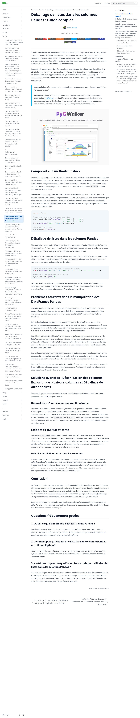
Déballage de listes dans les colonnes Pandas (126, 20)
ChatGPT (5, 14)
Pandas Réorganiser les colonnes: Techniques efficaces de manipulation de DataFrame (14, 280)
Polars (4, 396)
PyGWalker (49, 98)
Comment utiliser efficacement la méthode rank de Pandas (13, 182)
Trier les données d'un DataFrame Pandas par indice (13, 350)
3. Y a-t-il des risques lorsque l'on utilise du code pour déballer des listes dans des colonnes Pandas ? (127, 80)
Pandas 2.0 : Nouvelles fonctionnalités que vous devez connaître (13, 253)
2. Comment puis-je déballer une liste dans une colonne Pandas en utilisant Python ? (127, 71)
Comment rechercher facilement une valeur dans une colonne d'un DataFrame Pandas (13, 132)
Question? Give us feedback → (124, 91)
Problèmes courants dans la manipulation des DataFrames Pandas (126, 26)
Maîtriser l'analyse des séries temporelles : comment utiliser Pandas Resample (13, 228)
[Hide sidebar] (23, 715)
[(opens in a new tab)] (70, 39)
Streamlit (5, 415)
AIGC (4, 10)
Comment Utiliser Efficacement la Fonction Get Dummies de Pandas (13, 89)
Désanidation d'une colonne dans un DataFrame (126, 42)
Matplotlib (6, 29)
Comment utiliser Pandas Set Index (13, 167)
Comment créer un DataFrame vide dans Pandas (12, 123)
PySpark (5, 400)
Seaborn (5, 411)
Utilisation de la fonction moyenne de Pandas (13, 376)
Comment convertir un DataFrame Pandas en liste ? (12, 97)
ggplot (4, 419)
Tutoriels (98, 3)
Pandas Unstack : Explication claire (11, 309)
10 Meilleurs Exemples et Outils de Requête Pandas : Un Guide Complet (14, 42)
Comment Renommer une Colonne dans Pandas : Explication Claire (14, 81)
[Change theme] (19, 715)
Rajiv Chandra (72, 28)
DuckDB (5, 21)
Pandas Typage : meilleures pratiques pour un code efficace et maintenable (13, 301)
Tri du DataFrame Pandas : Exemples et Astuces (13, 343)
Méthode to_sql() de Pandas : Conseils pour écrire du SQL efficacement (13, 244)
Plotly (4, 392)
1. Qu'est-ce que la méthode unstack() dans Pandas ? (126, 65)
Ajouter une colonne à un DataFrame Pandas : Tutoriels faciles (13, 58)
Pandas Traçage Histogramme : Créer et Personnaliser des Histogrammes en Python (13, 291)
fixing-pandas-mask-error (13, 389)
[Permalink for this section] (82, 171)
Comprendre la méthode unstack (124, 15)
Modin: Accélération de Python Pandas (13, 236)
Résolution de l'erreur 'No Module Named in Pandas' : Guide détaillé (13, 336)
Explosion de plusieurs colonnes (125, 47)
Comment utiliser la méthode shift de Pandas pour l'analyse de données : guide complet (13, 191)
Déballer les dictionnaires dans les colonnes (126, 52)
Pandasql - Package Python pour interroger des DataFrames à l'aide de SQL (13, 327)
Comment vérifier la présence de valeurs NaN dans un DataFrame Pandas (13, 201)
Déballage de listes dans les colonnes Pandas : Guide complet (13, 219)
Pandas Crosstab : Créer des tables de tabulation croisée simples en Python (13, 262)
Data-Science (6, 17)
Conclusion (119, 56)
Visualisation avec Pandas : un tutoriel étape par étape (14, 383)
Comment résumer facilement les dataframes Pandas (11, 152)
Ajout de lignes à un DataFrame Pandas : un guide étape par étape (13, 50)
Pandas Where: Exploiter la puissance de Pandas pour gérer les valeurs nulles (13, 317)
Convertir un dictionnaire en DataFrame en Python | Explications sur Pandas (13, 211)
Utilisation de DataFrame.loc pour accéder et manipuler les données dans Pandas (13, 368)
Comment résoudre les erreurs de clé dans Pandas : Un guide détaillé (13, 143)
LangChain (6, 25)
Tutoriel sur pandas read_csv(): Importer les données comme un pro (13, 358)
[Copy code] (106, 213)
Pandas (4, 36)
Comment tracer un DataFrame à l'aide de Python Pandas (12, 160)
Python (4, 404)
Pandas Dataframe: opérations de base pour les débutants (13, 271)
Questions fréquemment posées (124, 60)
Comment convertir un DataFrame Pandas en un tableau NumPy (13, 105)
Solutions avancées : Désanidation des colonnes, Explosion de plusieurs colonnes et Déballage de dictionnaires (126, 34)
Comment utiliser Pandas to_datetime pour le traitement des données (13, 174)
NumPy (4, 33)
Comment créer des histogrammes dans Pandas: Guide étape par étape (13, 114)
